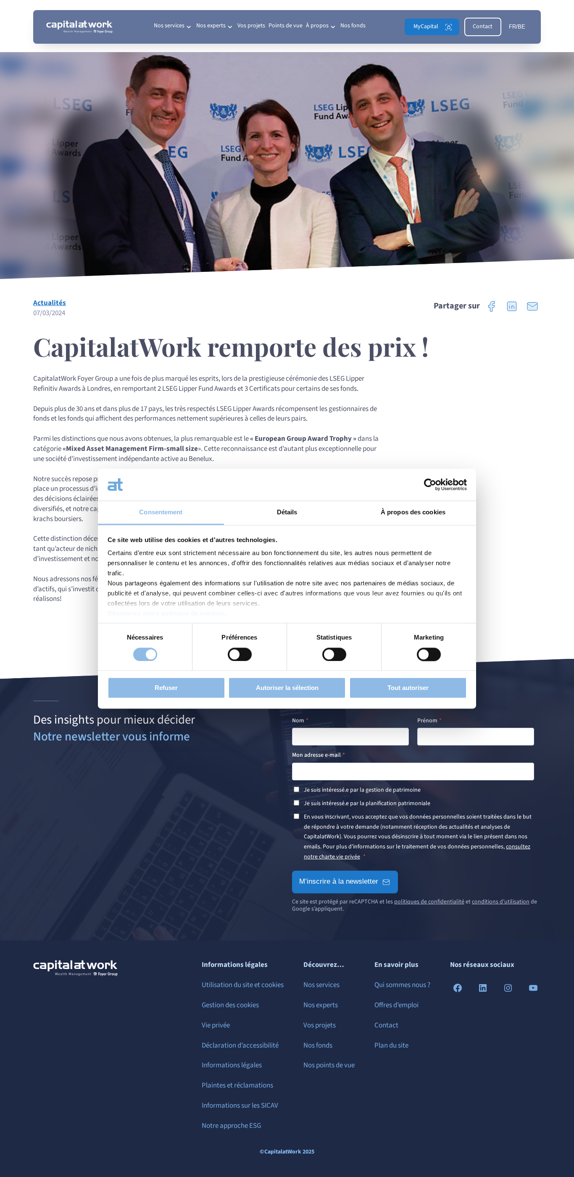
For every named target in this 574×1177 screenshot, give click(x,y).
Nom (298, 720)
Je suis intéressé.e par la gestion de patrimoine (362, 790)
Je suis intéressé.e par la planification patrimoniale (367, 803)
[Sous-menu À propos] (333, 27)
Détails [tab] (287, 512)
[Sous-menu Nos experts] (230, 27)
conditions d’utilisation (500, 902)
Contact (482, 26)
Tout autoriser (408, 688)
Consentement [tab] (160, 512)
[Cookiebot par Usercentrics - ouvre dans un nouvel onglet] (430, 484)
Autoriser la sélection (287, 688)
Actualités (49, 303)
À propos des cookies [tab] (413, 512)
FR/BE (517, 27)
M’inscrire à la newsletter (338, 881)
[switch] (240, 654)
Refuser (166, 688)
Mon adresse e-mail (316, 755)
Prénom (427, 720)
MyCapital (425, 26)
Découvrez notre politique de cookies (166, 613)
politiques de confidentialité (429, 902)
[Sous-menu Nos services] (188, 27)
